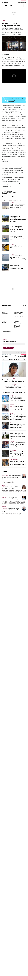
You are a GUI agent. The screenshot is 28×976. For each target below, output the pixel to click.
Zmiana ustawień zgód (18, 312)
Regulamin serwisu (18, 313)
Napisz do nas (5, 313)
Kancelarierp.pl (17, 325)
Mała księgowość (17, 323)
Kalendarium (16, 333)
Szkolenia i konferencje (6, 331)
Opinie (4, 472)
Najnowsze (15, 200)
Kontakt (3, 312)
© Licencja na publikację (7, 191)
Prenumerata (4, 322)
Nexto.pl (15, 322)
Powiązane (4, 200)
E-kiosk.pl (16, 320)
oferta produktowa (6, 335)
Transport (4, 20)
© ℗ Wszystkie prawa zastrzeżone (9, 192)
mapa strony (4, 333)
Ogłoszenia (4, 321)
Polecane (10, 200)
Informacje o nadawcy (18, 314)
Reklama (3, 320)
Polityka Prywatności (18, 310)
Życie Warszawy (17, 327)
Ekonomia (11, 5)
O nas (3, 310)
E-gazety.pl (16, 321)
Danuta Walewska (5, 54)
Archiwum (4, 323)
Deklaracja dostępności (18, 316)
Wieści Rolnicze (17, 326)
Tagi (20, 200)
